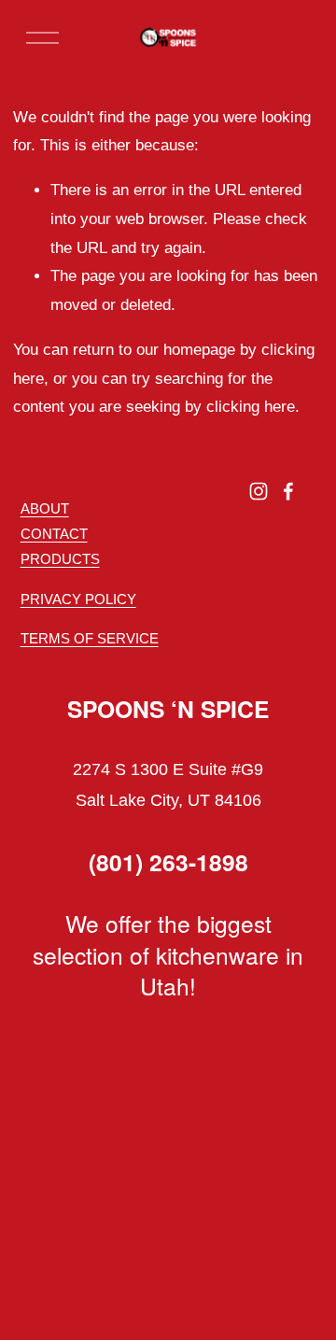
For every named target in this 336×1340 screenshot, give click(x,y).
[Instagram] (258, 491)
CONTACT (54, 534)
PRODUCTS (60, 559)
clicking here (250, 407)
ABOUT (45, 508)
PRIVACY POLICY (78, 599)
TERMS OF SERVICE (90, 638)
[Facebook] (288, 491)
